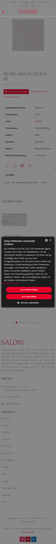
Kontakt (13, 2)
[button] (28, 302)
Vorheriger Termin (27, 2)
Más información (11, 283)
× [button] (50, 240)
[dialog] (28, 272)
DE (27, 6)
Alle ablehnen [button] (29, 296)
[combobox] (46, 240)
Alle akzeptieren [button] (28, 289)
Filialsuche (42, 2)
